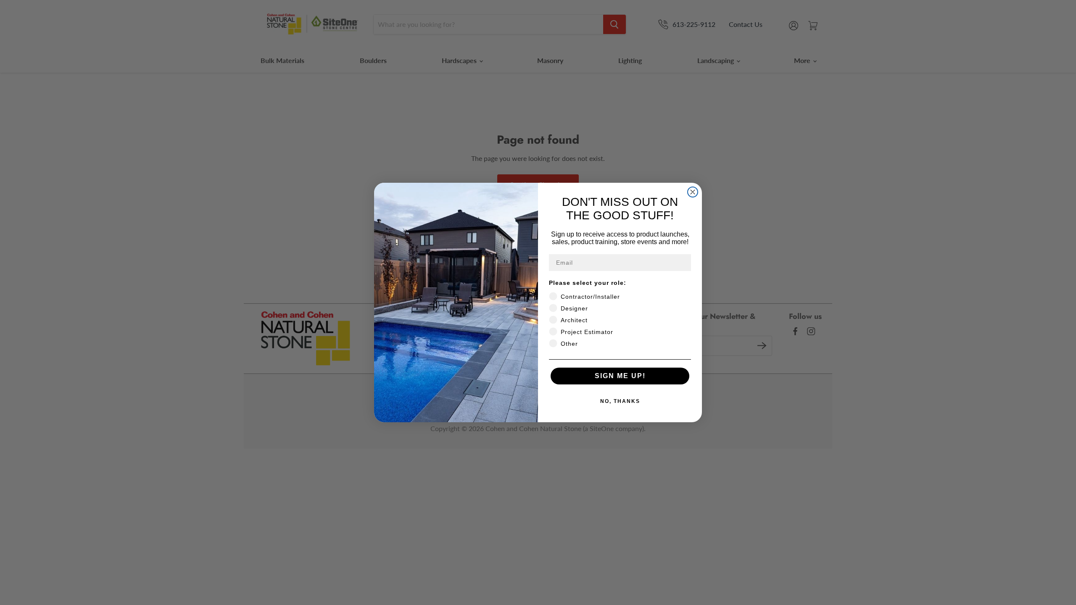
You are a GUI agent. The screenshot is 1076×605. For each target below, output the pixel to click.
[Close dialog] (693, 192)
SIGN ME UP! (620, 375)
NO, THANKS (620, 401)
